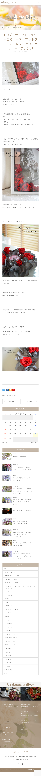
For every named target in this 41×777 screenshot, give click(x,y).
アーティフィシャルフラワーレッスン (10, 706)
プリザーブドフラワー (16, 27)
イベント (6, 591)
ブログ (7, 27)
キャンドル (7, 616)
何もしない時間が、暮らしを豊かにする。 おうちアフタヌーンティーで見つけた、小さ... (22, 491)
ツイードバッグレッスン (10, 627)
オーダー (6, 598)
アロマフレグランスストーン (11, 579)
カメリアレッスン (9, 606)
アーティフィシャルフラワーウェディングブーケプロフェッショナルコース (19, 587)
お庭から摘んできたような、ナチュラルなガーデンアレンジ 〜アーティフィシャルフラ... (22, 534)
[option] (10, 694)
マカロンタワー (8, 652)
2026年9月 (34, 442)
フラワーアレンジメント (10, 638)
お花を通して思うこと (10, 572)
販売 (5, 673)
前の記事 (11, 401)
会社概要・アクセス (6, 739)
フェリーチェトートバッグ (11, 634)
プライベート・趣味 (9, 641)
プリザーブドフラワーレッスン (9, 708)
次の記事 (29, 401)
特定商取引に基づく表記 (7, 732)
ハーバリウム (7, 630)
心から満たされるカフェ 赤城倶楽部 (22, 510)
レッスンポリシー (9, 662)
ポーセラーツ (7, 648)
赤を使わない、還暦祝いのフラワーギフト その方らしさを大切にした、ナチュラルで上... (22, 556)
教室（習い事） (8, 670)
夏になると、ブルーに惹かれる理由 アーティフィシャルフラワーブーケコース (22, 502)
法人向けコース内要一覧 (26, 704)
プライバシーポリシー (7, 729)
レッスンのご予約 (6, 741)
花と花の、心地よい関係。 (20, 456)
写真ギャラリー (24, 729)
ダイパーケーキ (8, 623)
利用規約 (4, 734)
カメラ (6, 602)
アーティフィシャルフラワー (11, 583)
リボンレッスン (8, 659)
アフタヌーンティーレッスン (11, 575)
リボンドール (7, 655)
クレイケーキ (7, 620)
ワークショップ (8, 666)
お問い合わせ (5, 744)
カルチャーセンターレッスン (11, 609)
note (5, 568)
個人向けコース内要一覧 (7, 704)
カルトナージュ (8, 613)
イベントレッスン (9, 595)
